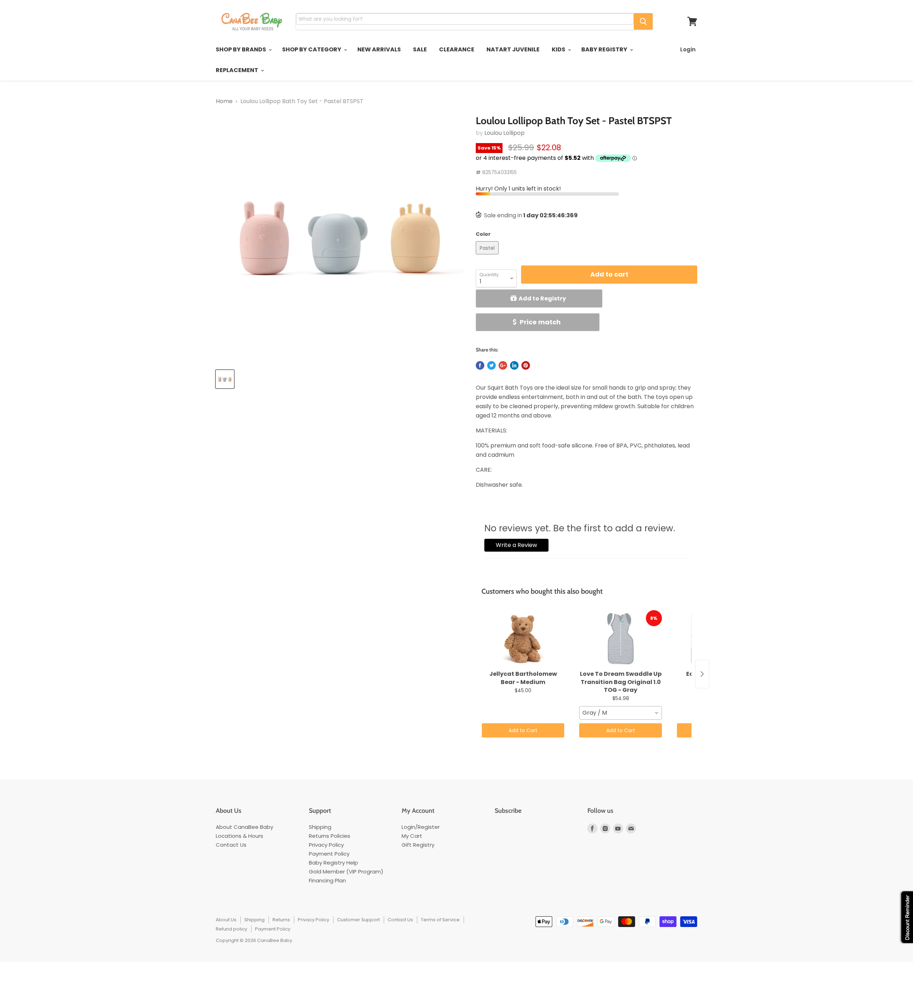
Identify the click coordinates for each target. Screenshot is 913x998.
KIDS (559, 49)
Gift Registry (418, 844)
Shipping (320, 827)
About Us (226, 919)
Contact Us (231, 844)
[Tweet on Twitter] (491, 365)
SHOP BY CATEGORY (312, 49)
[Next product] (702, 674)
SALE (420, 49)
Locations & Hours (239, 836)
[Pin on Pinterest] (525, 365)
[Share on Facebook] (480, 365)
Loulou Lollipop (504, 133)
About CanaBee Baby (244, 827)
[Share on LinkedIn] (514, 365)
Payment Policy (329, 853)
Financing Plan (327, 880)
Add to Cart (523, 730)
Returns (281, 919)
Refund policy (231, 929)
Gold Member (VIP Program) (346, 871)
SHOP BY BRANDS (241, 49)
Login (687, 49)
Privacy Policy (326, 844)
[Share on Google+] (503, 365)
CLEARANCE (456, 49)
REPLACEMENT (237, 70)
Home (224, 101)
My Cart (412, 836)
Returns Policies (329, 836)
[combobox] (620, 713)
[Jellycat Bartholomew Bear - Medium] (523, 638)
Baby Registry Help (333, 862)
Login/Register (421, 827)
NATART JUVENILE (513, 49)
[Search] (643, 21)
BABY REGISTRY (604, 49)
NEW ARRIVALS (379, 49)
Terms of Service (440, 919)
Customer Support (358, 919)
